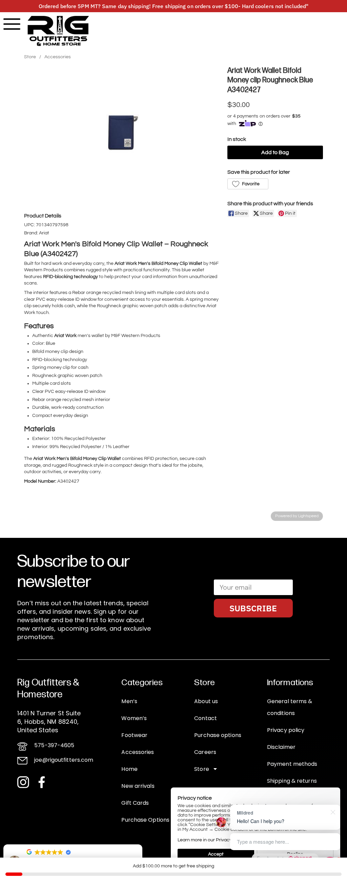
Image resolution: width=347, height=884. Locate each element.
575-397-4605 (54, 745)
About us (206, 701)
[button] (247, 183)
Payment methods (292, 764)
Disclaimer (281, 747)
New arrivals (137, 786)
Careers (205, 752)
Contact (205, 718)
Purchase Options (145, 820)
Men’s (129, 701)
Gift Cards (135, 803)
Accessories (57, 57)
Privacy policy (285, 730)
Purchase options (217, 735)
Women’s (134, 718)
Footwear (134, 735)
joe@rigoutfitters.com (63, 760)
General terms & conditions (289, 707)
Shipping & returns (292, 781)
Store (30, 57)
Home (129, 769)
